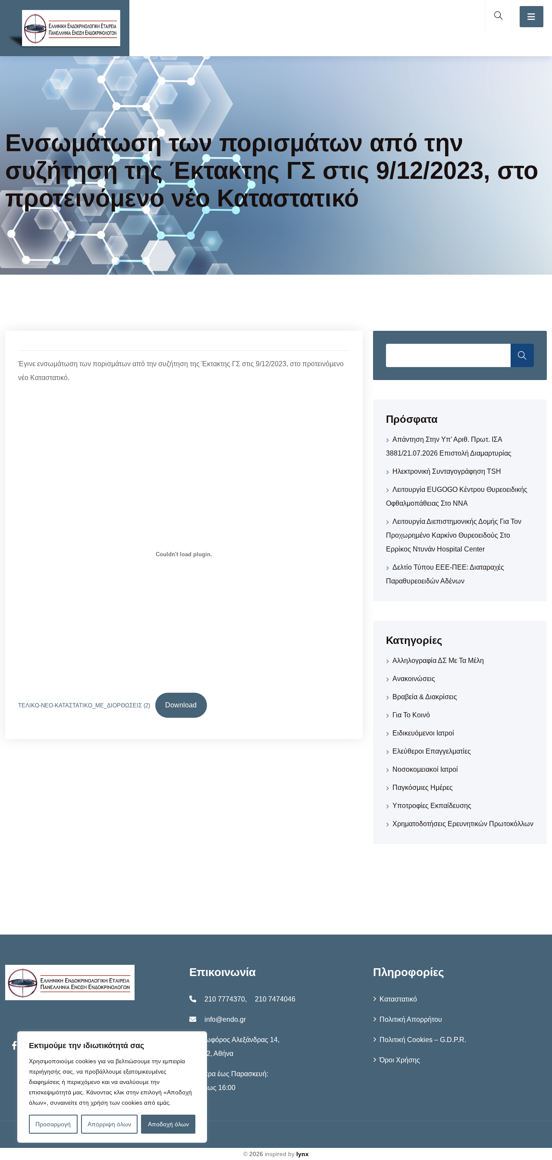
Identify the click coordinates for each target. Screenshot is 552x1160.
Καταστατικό (398, 999)
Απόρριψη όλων (109, 1124)
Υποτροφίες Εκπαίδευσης (431, 805)
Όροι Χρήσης (400, 1060)
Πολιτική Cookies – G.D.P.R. (423, 1039)
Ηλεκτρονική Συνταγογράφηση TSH (446, 471)
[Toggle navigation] (531, 16)
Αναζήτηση (522, 355)
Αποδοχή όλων (168, 1124)
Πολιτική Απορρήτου (411, 1019)
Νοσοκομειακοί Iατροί (425, 769)
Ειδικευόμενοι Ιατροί (423, 733)
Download (181, 705)
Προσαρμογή (53, 1124)
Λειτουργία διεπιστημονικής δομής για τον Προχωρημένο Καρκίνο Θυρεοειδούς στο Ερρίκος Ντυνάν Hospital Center (453, 535)
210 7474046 (275, 999)
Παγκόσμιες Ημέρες (422, 787)
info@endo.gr (225, 1019)
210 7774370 (224, 999)
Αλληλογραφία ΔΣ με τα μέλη (438, 660)
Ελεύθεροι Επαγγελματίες (431, 751)
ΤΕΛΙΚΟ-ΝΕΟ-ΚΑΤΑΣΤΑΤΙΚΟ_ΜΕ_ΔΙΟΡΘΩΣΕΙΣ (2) (84, 705)
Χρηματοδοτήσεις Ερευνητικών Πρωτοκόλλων (462, 823)
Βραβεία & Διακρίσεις (424, 696)
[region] (112, 1087)
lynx (302, 1153)
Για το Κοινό (411, 715)
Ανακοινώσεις (413, 678)
